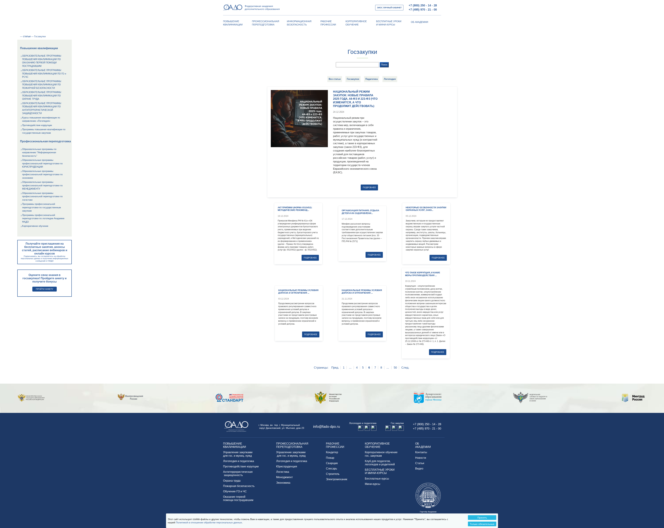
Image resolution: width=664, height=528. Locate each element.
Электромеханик (336, 479)
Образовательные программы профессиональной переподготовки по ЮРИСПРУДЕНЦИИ (42, 163)
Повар (330, 457)
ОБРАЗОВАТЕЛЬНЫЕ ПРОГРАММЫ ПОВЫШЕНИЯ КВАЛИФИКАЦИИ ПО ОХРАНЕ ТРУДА (41, 95)
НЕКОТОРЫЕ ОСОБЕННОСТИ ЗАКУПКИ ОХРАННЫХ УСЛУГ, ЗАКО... (426, 209)
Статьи (419, 463)
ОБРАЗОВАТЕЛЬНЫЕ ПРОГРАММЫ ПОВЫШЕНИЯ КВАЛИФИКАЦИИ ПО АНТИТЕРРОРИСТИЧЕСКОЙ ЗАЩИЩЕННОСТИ (41, 108)
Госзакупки (353, 79)
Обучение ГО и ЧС (235, 491)
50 (395, 367)
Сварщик (332, 463)
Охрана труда (232, 480)
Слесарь (331, 468)
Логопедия (390, 79)
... (350, 367)
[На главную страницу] (18, 36)
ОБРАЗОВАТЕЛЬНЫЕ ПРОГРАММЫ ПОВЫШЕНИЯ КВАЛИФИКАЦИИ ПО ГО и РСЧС (44, 73)
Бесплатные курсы (377, 478)
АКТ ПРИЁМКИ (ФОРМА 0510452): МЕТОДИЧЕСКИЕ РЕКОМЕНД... (295, 209)
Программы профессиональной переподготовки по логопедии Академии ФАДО (43, 218)
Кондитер (332, 452)
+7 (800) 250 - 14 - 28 (423, 5)
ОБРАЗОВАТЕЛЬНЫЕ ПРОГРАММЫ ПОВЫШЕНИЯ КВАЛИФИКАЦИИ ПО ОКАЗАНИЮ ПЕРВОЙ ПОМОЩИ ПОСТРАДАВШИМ (41, 61)
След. (405, 367)
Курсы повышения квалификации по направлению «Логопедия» (41, 119)
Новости (420, 457)
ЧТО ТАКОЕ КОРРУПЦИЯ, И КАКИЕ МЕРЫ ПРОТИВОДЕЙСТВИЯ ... (422, 274)
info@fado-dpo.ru (326, 426)
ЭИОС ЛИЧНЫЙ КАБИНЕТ (389, 8)
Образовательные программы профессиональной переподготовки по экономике (42, 174)
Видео (419, 468)
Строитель (332, 473)
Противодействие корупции (241, 466)
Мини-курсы (372, 483)
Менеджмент (284, 477)
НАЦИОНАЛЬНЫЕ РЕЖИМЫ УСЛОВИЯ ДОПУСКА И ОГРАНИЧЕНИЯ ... (298, 291)
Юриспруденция (286, 466)
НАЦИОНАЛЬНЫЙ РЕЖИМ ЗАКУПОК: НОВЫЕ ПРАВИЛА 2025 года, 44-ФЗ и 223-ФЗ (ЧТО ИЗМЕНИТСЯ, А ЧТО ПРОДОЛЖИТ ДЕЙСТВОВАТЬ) (355, 99)
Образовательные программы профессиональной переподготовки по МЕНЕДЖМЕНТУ (42, 185)
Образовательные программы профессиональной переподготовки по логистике (42, 196)
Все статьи (335, 79)
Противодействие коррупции (37, 125)
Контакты (421, 452)
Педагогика (371, 79)
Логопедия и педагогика (238, 461)
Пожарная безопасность (239, 486)
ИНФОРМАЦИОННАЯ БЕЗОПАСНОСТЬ (299, 23)
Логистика (282, 471)
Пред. (335, 367)
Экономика (283, 482)
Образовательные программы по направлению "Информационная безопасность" (39, 152)
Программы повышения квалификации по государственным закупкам (43, 131)
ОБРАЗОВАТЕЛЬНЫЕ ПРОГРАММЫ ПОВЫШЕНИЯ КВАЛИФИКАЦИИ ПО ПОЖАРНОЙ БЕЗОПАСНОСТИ (41, 84)
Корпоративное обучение (35, 226)
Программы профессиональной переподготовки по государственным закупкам (41, 207)
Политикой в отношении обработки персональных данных (209, 522)
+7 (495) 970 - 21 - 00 (423, 9)
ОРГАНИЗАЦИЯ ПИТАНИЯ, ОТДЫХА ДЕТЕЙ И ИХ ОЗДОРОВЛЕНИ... (360, 211)
